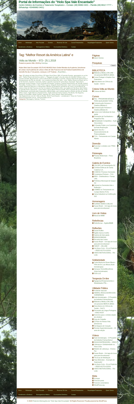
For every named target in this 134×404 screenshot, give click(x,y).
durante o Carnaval (35, 82)
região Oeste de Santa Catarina (57, 93)
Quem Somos (110, 42)
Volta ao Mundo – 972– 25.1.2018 (37, 60)
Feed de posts (99, 380)
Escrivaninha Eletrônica (60, 47)
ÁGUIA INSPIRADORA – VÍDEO (105, 342)
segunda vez (47, 94)
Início (19, 42)
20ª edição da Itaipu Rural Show (32, 75)
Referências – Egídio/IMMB (103, 223)
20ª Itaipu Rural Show (50, 75)
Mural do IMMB (99, 215)
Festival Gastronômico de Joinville (71, 83)
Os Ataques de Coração (102, 326)
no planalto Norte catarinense (28, 89)
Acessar (97, 378)
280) (58, 75)
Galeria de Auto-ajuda (101, 235)
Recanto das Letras (101, 239)
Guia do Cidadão (100, 319)
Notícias (37, 99)
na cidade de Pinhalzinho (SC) (53, 88)
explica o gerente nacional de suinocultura (55, 82)
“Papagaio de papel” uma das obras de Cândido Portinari (64, 77)
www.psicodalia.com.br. (44, 97)
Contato (73, 47)
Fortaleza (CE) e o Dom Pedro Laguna (38, 85)
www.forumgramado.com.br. (27, 97)
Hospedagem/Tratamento (95, 42)
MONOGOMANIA (100, 237)
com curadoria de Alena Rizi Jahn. (52, 80)
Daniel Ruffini (99, 230)
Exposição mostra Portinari (27, 83)
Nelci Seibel (83, 88)
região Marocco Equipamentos (37, 93)
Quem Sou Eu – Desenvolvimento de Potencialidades (101, 132)
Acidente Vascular (100, 290)
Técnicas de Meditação (102, 357)
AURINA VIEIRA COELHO (103, 204)
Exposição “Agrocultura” (76, 82)
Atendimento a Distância (25, 47)
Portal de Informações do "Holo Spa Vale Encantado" (51, 401)
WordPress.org (99, 385)
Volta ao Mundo (41, 96)
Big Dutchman (34, 78)
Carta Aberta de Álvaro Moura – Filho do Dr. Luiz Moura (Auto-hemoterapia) (105, 265)
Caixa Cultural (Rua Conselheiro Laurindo (52, 78)
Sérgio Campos (37, 94)
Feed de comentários (101, 383)
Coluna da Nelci (99, 91)
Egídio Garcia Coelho (101, 233)
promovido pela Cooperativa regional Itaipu (42, 91)
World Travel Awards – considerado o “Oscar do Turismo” (64, 96)
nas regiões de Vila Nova (71, 88)
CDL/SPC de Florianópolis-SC (104, 165)
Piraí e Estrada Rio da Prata (74, 89)
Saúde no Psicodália (25, 94)
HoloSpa (44, 63)
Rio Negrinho (79, 93)
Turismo (42, 99)
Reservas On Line (62, 42)
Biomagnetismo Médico (43, 47)
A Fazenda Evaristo (67, 75)
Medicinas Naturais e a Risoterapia (35, 86)
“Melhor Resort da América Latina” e (34, 77)
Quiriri (25, 93)
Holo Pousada (40, 42)
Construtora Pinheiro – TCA (103, 174)
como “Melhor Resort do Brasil (73, 80)
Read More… (62, 72)
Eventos (50, 42)
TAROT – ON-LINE (100, 246)
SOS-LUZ (97, 273)
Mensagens (30, 99)
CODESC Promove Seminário (104, 172)
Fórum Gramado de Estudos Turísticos (48, 83)
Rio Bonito (71, 93)
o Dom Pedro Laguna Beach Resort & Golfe (51, 89)
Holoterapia (29, 42)
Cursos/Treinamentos (77, 42)
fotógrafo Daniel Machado (59, 85)
